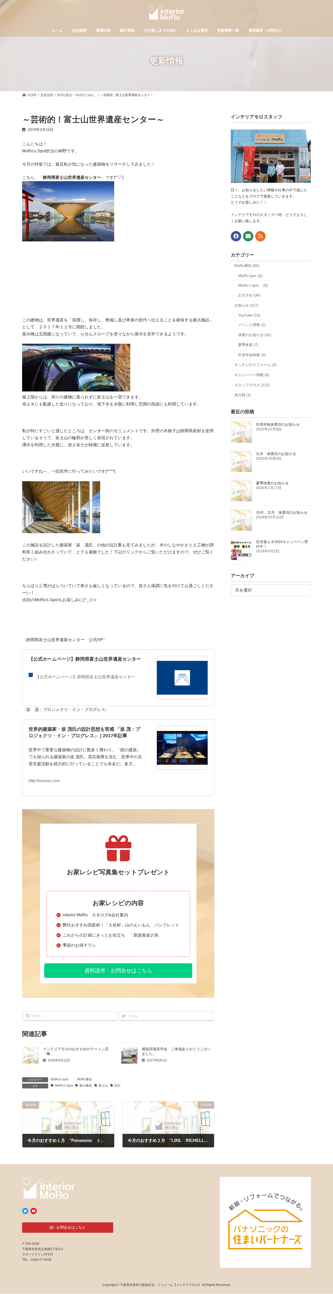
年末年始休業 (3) (252, 355)
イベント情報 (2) (252, 325)
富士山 (103, 1085)
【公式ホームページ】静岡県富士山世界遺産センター (85, 659)
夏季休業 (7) (248, 345)
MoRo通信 (84, 1079)
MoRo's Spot (64, 1085)
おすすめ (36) (249, 295)
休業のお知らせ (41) (254, 335)
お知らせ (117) (246, 305)
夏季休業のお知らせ (272, 483)
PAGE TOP (320, 1250)
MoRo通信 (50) (246, 265)
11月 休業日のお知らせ (276, 454)
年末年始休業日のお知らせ (278, 424)
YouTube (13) (249, 315)
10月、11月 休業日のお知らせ (282, 512)
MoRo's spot (61, 1079)
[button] (118, 970)
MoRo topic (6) (250, 276)
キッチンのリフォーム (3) (255, 365)
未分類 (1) (242, 395)
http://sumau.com (44, 780)
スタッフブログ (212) (252, 385)
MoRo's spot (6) (253, 285)
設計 (117, 1085)
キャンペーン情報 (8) (251, 375)
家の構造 (85, 1085)
